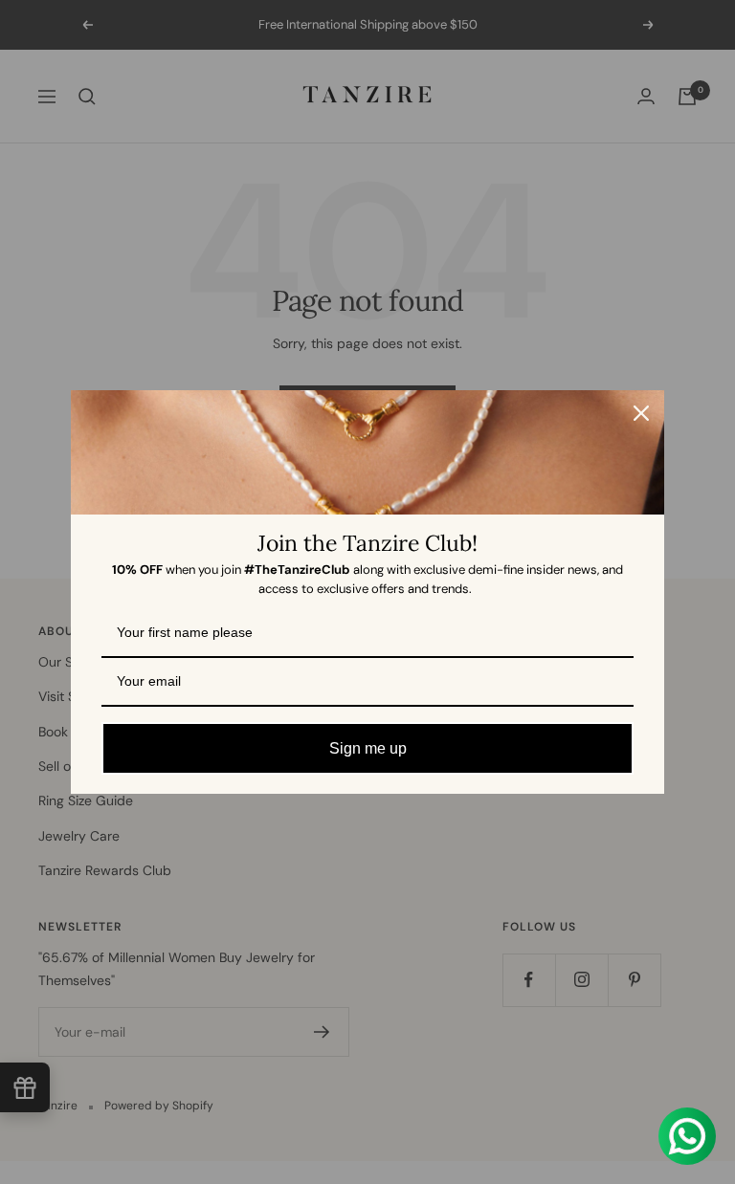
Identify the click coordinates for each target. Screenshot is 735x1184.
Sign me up (368, 748)
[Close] (641, 413)
